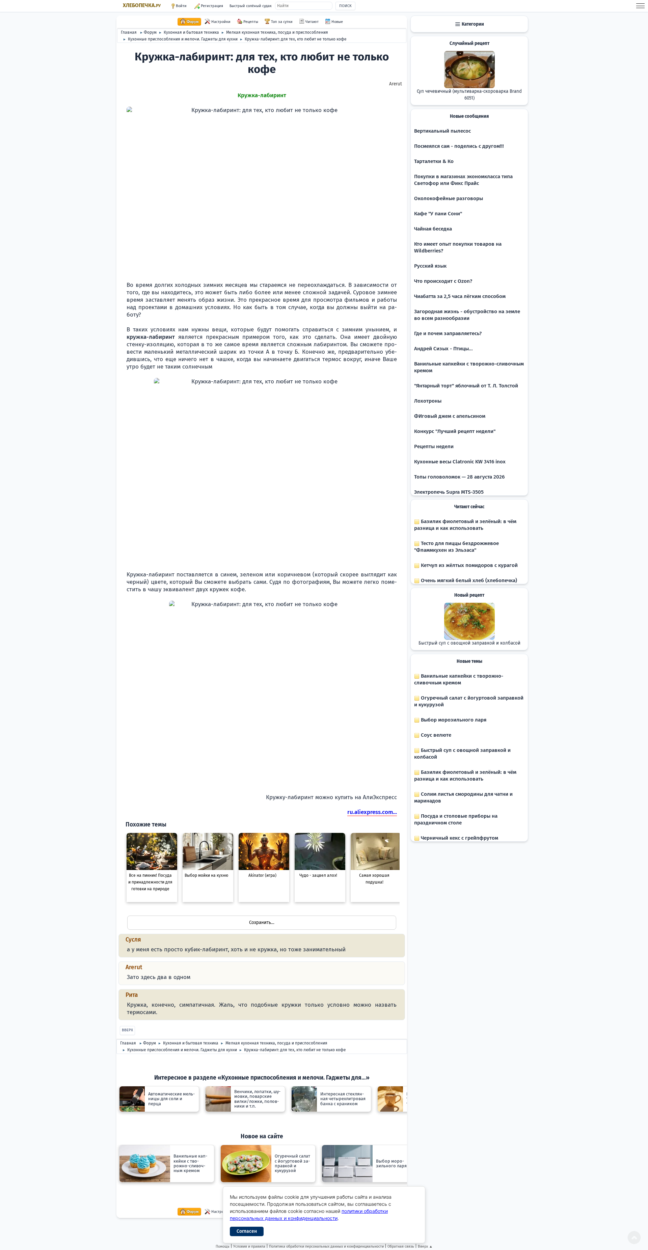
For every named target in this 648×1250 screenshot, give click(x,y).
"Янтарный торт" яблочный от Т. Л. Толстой (466, 386)
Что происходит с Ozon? (443, 281)
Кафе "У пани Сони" (438, 214)
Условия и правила (249, 1246)
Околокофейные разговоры (448, 198)
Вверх (127, 1030)
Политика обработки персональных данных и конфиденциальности (326, 1246)
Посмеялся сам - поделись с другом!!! (459, 146)
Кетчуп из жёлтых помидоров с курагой (469, 565)
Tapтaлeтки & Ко (434, 161)
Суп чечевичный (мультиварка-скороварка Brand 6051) (469, 95)
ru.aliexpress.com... (372, 812)
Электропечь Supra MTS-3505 (449, 492)
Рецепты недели (434, 446)
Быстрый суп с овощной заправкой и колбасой (469, 643)
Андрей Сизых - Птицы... (443, 349)
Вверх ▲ (425, 1246)
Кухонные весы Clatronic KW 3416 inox (460, 462)
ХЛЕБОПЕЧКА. (142, 5)
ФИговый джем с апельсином (449, 416)
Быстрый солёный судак (251, 6)
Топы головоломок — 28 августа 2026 (459, 477)
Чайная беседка (433, 229)
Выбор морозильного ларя (453, 720)
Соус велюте (435, 735)
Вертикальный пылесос (442, 131)
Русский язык (430, 266)
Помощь (223, 1246)
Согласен (247, 1231)
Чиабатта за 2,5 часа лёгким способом (460, 296)
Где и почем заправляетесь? (448, 333)
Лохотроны (427, 401)
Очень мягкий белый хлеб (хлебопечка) (468, 580)
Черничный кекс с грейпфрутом (459, 838)
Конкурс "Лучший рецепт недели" (454, 431)
